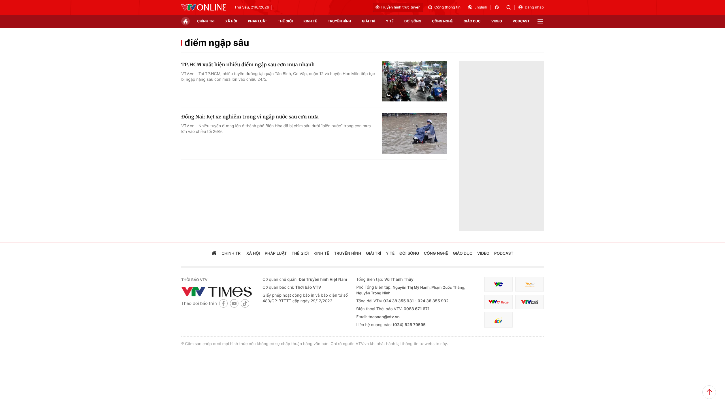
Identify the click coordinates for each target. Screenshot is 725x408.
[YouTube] (234, 303)
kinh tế (310, 21)
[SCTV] (498, 320)
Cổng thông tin (447, 7)
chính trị (205, 21)
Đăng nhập (534, 7)
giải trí (368, 21)
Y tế (390, 21)
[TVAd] (529, 284)
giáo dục (472, 21)
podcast (521, 21)
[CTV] (498, 302)
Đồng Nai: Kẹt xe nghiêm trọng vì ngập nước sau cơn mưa (250, 117)
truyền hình (339, 21)
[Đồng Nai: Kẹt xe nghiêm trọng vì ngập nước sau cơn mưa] (414, 133)
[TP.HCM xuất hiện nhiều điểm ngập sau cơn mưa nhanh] (414, 81)
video (496, 21)
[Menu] (540, 21)
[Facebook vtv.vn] (498, 7)
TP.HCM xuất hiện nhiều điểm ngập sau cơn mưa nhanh (248, 64)
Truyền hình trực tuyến (401, 7)
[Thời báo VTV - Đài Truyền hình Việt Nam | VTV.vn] (203, 7)
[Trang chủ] (185, 21)
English (480, 7)
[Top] (709, 392)
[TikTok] (245, 303)
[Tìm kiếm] (510, 7)
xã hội (231, 21)
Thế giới (285, 21)
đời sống (412, 21)
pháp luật (257, 21)
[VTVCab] (529, 302)
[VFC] (498, 284)
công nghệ (442, 21)
